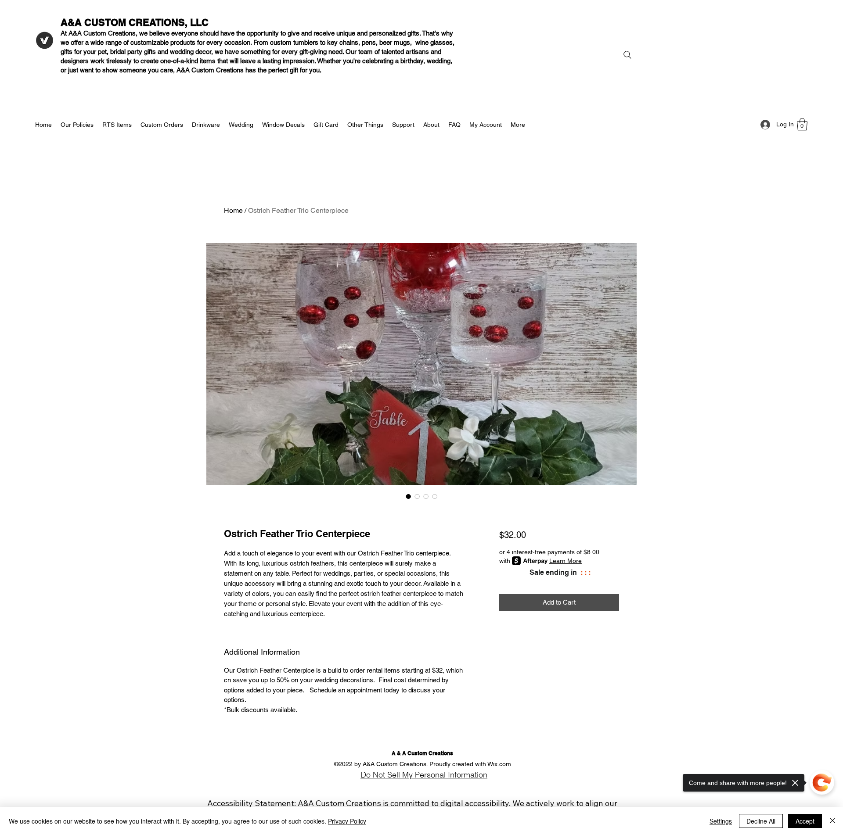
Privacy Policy (347, 821)
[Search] (627, 55)
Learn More (565, 560)
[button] (802, 124)
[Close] (832, 821)
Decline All (760, 821)
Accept (805, 821)
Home (233, 210)
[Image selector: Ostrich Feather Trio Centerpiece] (408, 496)
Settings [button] (721, 821)
